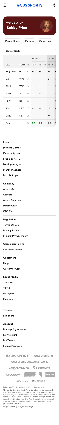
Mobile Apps (10, 175)
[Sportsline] (41, 367)
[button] (4, 5)
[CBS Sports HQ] (43, 355)
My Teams (9, 340)
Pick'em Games (12, 147)
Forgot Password (12, 346)
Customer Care (12, 268)
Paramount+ (10, 205)
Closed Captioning (13, 244)
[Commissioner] (33, 373)
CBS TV (7, 211)
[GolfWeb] (38, 381)
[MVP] (50, 373)
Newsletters (10, 334)
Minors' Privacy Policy (15, 236)
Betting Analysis (12, 164)
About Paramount (13, 200)
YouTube (8, 282)
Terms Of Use (11, 225)
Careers (7, 194)
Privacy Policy (11, 230)
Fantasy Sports (11, 153)
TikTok (6, 288)
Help (6, 263)
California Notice (12, 249)
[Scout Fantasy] (21, 380)
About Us (8, 189)
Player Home (12, 41)
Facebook (8, 299)
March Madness (12, 169)
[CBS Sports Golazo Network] (29, 361)
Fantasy (29, 41)
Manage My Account (15, 329)
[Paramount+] (12, 373)
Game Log (45, 41)
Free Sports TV (11, 158)
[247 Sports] (19, 367)
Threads (7, 310)
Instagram (8, 293)
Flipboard (8, 315)
